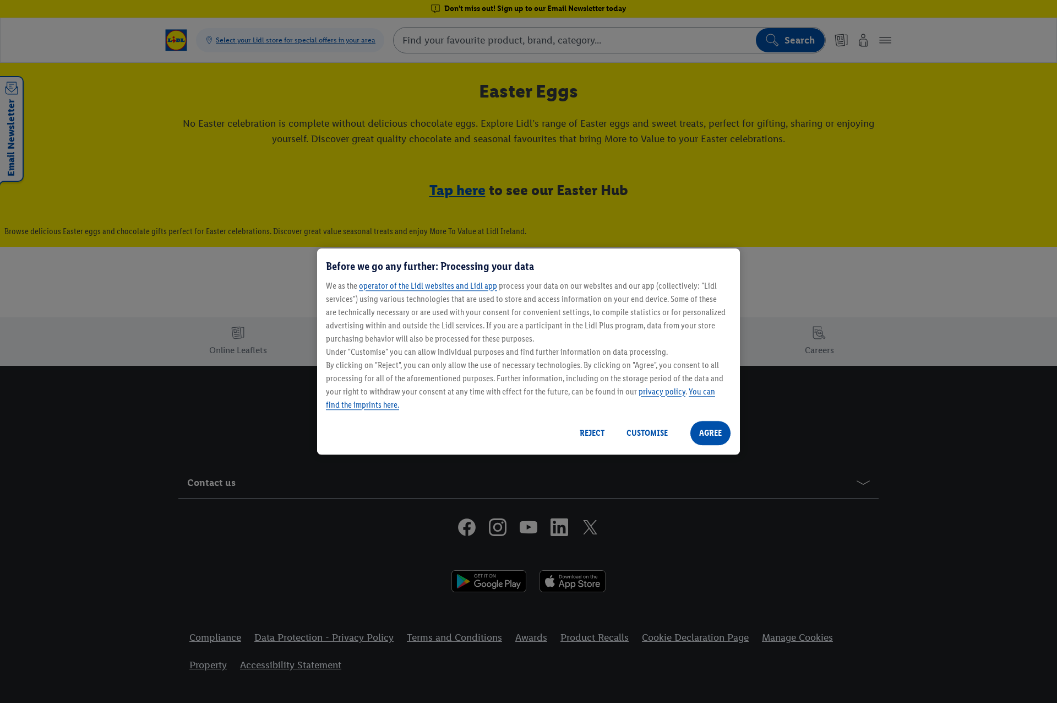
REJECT (592, 433)
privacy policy (662, 391)
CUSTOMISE (647, 433)
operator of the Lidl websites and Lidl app (428, 285)
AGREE (710, 433)
